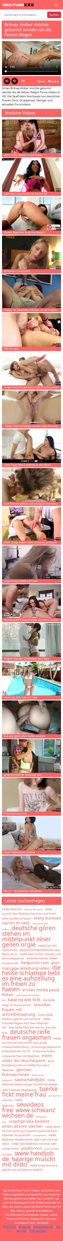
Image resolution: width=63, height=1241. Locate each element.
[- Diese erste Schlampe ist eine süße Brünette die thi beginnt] (31, 407)
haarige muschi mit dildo (28, 1161)
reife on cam (11, 348)
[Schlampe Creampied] (31, 252)
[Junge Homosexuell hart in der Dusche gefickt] (31, 368)
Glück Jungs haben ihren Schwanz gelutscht (30, 542)
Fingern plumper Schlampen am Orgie (26, 658)
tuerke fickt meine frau (30, 1091)
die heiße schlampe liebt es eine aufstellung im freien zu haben (31, 978)
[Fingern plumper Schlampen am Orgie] (31, 640)
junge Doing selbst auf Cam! (20, 581)
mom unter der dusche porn (27, 1058)
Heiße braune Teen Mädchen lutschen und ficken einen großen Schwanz (29, 913)
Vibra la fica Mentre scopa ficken (23, 155)
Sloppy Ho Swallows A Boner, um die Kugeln (30, 310)
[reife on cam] (31, 330)
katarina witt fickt (24, 999)
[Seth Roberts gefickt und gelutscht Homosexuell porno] (31, 485)
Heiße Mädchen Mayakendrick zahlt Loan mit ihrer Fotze (30, 1139)
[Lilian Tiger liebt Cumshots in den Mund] (31, 446)
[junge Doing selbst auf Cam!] (31, 562)
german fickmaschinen (16, 1072)
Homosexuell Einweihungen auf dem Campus (31, 619)
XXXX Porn (9, 1227)
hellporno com (35, 962)
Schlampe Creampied (17, 271)
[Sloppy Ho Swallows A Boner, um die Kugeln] (31, 291)
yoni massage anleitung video (30, 965)
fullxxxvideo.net (43, 1227)
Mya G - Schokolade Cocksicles (23, 891)
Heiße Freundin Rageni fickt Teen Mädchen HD (26, 1023)
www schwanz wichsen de (28, 1112)
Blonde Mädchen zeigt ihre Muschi (24, 232)
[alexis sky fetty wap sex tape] (31, 678)
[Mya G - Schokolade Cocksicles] (31, 872)
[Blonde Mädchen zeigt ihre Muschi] (31, 213)
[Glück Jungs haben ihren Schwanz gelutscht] (31, 524)
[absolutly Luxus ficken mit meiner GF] (31, 175)
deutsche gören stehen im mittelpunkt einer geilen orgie (29, 936)
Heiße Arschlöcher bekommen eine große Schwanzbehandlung (31, 1043)
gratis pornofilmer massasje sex (22, 774)
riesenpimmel (39, 1135)
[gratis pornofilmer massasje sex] (31, 756)
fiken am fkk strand (33, 909)
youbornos (31, 1148)
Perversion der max (15, 813)
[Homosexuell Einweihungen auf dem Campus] (31, 601)
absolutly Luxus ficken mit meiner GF (26, 193)
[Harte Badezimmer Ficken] (31, 833)
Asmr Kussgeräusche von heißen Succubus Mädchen (28, 1065)
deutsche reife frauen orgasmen (26, 1034)
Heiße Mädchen (12, 909)
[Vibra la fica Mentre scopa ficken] (31, 136)
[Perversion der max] (31, 795)
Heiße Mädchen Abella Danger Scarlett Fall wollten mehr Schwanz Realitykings (30, 1085)
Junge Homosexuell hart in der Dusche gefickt (31, 387)
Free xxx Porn (38, 1231)
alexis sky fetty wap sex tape (20, 697)
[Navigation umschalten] (56, 4)
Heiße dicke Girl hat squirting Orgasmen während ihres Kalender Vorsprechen (31, 1131)
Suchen (54, 15)
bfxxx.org (25, 1227)
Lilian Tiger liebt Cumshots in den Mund (27, 464)
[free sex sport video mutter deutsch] (31, 717)
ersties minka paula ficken (30, 992)
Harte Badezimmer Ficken (19, 852)
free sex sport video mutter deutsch (24, 736)
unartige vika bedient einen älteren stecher (25, 1123)
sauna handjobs (30, 1079)
